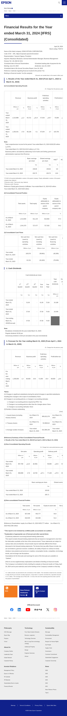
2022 (46, 683)
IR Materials (7, 680)
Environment (48, 638)
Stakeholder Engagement (51, 657)
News (10, 11)
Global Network (8, 657)
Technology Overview (30, 638)
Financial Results (8, 686)
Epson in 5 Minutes (9, 673)
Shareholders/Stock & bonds (11, 683)
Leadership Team (8, 654)
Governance (48, 651)
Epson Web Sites (51, 705)
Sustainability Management (52, 635)
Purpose (6, 638)
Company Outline (8, 651)
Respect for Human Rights (52, 641)
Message (47, 632)
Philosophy (8, 628)
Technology (29, 628)
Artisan (26, 656)
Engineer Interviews (30, 653)
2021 (46, 686)
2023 (46, 680)
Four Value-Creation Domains (32, 632)
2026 (46, 670)
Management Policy (9, 670)
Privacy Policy (38, 705)
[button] (13, 628)
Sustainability (49, 628)
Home (5, 11)
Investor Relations (10, 666)
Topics (47, 692)
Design (26, 650)
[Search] (59, 2)
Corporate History (8, 660)
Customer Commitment (51, 654)
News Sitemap (7, 8)
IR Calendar (7, 676)
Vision (5, 641)
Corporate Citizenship (50, 660)
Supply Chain (48, 648)
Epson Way (7, 635)
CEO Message (8, 632)
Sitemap (13, 705)
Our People (48, 644)
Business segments (30, 635)
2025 (46, 673)
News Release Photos (50, 689)
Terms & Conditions (25, 705)
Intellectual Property (30, 646)
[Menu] (64, 2)
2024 (14, 11)
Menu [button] (7, 15)
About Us (7, 647)
